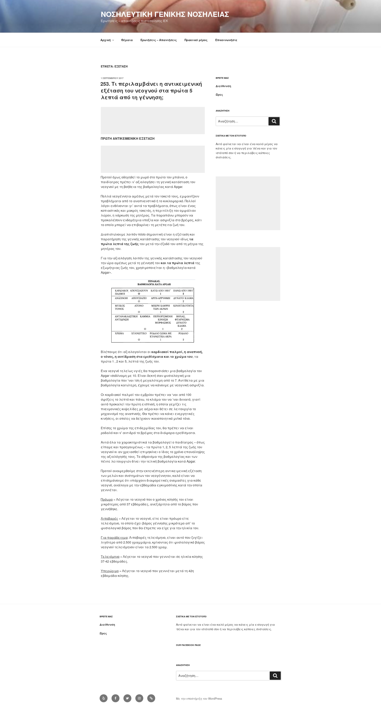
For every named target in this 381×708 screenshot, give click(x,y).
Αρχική (105, 40)
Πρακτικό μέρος (196, 40)
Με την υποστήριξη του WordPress (199, 698)
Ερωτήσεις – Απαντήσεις (158, 40)
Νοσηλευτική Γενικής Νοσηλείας (165, 14)
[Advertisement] (153, 120)
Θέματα (127, 40)
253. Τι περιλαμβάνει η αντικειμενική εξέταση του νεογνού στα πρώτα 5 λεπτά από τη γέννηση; (151, 90)
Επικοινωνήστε (226, 40)
